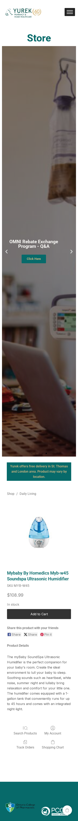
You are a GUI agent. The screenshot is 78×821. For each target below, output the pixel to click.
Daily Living (28, 494)
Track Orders (25, 747)
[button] (6, 251)
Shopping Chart (53, 747)
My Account (52, 733)
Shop (10, 494)
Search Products (25, 733)
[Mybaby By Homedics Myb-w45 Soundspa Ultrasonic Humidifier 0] (39, 532)
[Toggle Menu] (70, 12)
